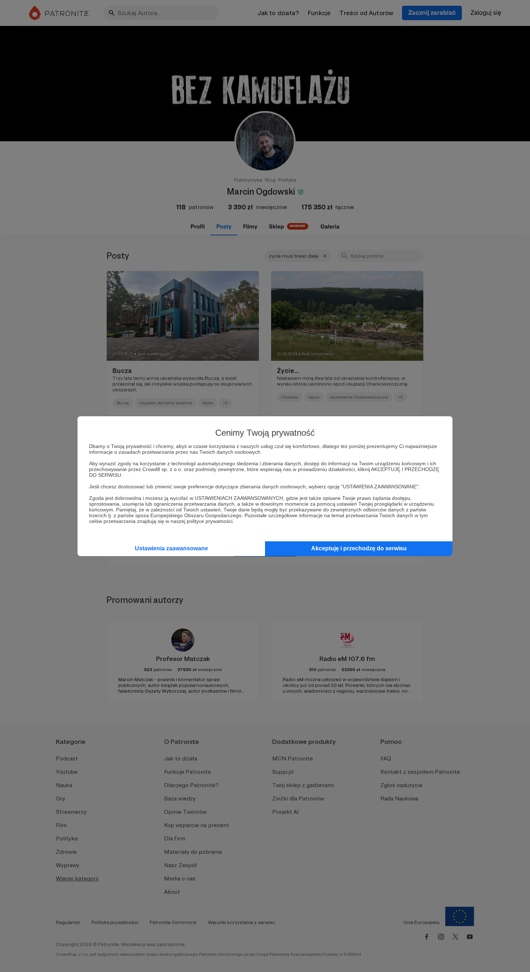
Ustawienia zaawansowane (171, 548)
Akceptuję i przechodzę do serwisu (359, 548)
